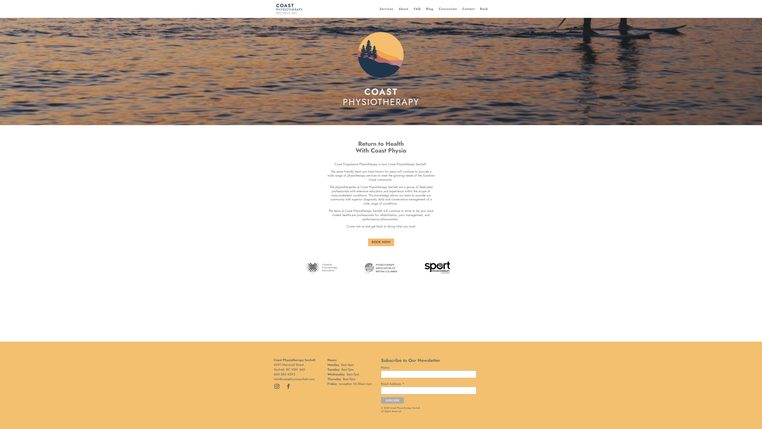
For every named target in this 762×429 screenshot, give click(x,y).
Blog (429, 9)
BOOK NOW (381, 242)
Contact (468, 9)
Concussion (448, 9)
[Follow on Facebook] (288, 386)
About (403, 9)
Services (386, 9)
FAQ (417, 9)
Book (484, 9)
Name (385, 367)
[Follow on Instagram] (277, 386)
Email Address (393, 383)
